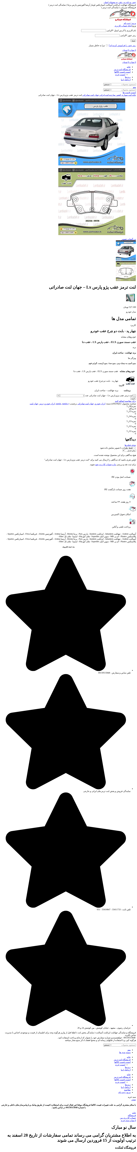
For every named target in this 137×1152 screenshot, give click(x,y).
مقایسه (127, 1090)
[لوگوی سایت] (122, 21)
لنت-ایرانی (104, 95)
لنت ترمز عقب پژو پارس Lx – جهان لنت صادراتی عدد (109, 395)
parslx (58, 404)
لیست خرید (120, 74)
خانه (134, 95)
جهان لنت (34, 404)
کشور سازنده (115, 95)
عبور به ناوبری (129, 2)
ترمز (41, 404)
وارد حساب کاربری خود (105, 464)
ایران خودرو (100, 404)
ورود (133, 41)
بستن (133, 1099)
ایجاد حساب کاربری (123, 26)
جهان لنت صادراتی (90, 95)
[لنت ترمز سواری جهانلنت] (130, 302)
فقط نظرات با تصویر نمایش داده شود (116, 448)
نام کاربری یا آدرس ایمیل (121, 30)
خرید (133, 398)
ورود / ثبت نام (124, 1092)
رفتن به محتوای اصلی (113, 2)
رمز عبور (128, 35)
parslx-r (65, 404)
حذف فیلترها (130, 445)
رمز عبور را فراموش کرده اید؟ (122, 45)
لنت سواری (126, 95)
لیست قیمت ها (129, 92)
